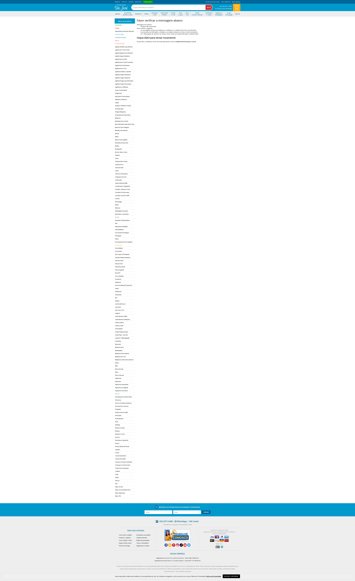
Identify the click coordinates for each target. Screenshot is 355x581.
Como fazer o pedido (125, 535)
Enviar (206, 512)
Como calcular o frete (125, 540)
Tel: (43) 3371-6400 (225, 6)
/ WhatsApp (180, 521)
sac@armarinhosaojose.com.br (185, 41)
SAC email (193, 521)
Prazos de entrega (124, 546)
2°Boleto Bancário (141, 538)
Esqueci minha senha (125, 543)
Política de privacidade (142, 540)
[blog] (169, 545)
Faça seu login (215, 2)
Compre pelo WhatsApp (224, 9)
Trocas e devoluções (142, 543)
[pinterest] (173, 545)
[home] (121, 7)
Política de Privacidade (213, 576)
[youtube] (185, 545)
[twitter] (188, 545)
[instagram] (177, 545)
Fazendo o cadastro (125, 538)
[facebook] (166, 545)
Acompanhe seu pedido (143, 535)
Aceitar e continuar (231, 576)
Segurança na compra (142, 546)
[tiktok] (181, 545)
